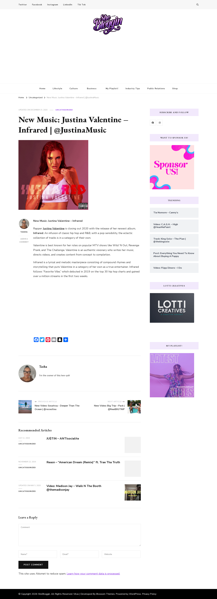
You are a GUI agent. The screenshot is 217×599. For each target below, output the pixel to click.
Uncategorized (64, 110)
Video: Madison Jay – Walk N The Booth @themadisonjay (73, 488)
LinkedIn (67, 4)
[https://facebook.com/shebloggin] (153, 123)
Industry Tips (132, 88)
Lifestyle (57, 88)
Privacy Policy (149, 594)
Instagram (52, 4)
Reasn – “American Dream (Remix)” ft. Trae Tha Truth (83, 462)
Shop (175, 88)
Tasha (24, 232)
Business (92, 88)
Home (42, 88)
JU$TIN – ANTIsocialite (62, 439)
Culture (74, 88)
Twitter (22, 4)
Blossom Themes (105, 594)
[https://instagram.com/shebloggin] (160, 123)
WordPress (135, 594)
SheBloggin (44, 594)
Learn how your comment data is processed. (93, 573)
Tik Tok (82, 4)
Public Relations (156, 88)
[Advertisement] (108, 57)
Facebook (37, 4)
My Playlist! (112, 88)
